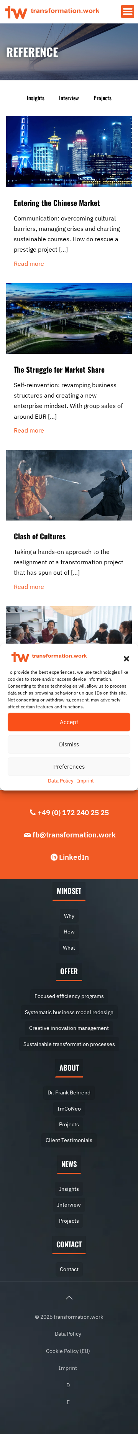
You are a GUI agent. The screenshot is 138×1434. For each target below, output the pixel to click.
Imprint (85, 780)
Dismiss (69, 744)
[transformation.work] (52, 11)
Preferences (69, 766)
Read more (29, 263)
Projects (103, 98)
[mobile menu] (127, 11)
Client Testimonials (69, 1140)
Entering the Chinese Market (57, 202)
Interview (69, 98)
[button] (126, 658)
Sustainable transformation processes (69, 1044)
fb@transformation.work (74, 834)
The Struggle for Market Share (59, 369)
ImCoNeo (69, 1108)
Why (69, 915)
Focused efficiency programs (69, 996)
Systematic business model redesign (69, 1012)
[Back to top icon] (69, 1298)
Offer (69, 971)
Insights (35, 98)
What (69, 947)
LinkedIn (74, 857)
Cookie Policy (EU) (68, 1350)
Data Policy (60, 780)
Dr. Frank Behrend (69, 1092)
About (69, 1067)
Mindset (69, 890)
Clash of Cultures (40, 535)
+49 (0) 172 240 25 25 (73, 812)
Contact (69, 1244)
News (69, 1164)
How (69, 931)
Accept (69, 721)
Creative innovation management (69, 1027)
